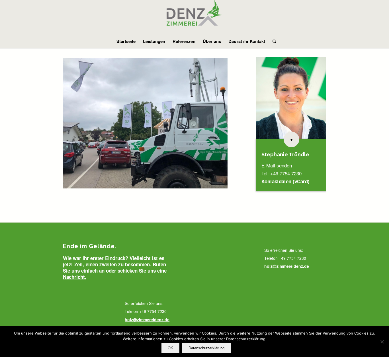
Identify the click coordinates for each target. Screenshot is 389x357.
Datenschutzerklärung (206, 348)
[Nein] (382, 341)
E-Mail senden (276, 165)
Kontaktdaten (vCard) (285, 181)
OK (170, 348)
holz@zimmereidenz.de (147, 319)
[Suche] (272, 41)
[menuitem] (126, 41)
